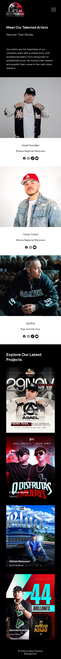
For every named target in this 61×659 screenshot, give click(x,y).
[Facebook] (24, 158)
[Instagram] (28, 158)
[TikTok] (32, 158)
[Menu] (53, 9)
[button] (16, 427)
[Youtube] (36, 158)
